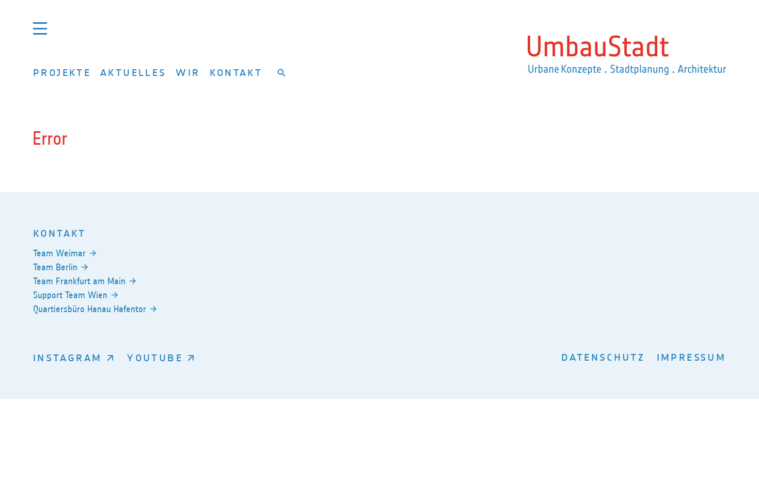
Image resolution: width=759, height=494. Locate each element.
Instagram (67, 357)
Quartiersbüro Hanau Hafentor (89, 309)
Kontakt (236, 72)
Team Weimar (59, 253)
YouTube (155, 357)
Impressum (691, 356)
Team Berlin (55, 267)
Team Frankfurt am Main (79, 281)
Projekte (62, 72)
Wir (188, 72)
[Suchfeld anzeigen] (282, 72)
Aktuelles (133, 72)
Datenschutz (603, 356)
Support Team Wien (70, 295)
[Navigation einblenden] (40, 28)
